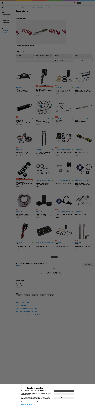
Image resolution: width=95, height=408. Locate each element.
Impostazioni (63, 397)
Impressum (23, 404)
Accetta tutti (64, 391)
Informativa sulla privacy (31, 404)
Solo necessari (64, 394)
